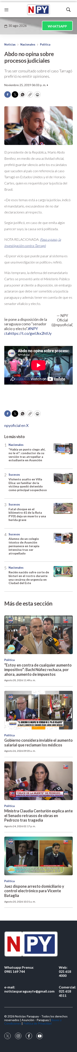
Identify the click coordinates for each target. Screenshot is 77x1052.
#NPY (33, 328)
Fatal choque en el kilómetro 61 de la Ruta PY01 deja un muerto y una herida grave (27, 514)
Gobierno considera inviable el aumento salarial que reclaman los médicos (38, 742)
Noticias (10, 44)
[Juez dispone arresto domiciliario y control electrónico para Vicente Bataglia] (38, 856)
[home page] (38, 9)
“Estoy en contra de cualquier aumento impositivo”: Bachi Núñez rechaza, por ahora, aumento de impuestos (38, 670)
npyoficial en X (16, 425)
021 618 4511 (67, 991)
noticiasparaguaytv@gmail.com (29, 989)
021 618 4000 (65, 971)
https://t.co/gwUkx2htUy (30, 333)
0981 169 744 (19, 969)
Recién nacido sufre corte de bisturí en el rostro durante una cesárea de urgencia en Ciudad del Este (29, 577)
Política (45, 44)
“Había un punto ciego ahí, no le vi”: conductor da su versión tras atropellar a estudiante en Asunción (27, 455)
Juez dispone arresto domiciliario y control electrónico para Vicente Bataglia (34, 891)
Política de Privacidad (37, 1023)
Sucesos (14, 474)
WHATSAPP (57, 26)
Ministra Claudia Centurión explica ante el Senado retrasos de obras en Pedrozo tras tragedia (38, 815)
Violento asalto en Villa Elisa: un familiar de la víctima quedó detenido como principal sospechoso (28, 484)
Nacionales (27, 44)
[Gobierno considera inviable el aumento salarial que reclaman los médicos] (38, 710)
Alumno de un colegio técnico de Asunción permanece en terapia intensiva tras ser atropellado (24, 546)
